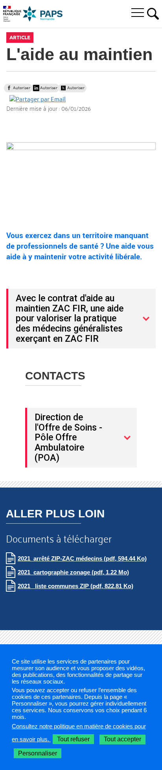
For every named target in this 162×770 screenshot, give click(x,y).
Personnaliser (37, 753)
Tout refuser (73, 739)
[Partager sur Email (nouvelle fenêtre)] (37, 99)
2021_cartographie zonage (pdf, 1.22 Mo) (73, 572)
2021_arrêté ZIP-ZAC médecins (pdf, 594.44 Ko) (82, 558)
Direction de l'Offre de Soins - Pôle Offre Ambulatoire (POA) (68, 437)
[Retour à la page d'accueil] (43, 14)
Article (19, 37)
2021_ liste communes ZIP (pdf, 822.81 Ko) (75, 586)
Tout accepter (122, 739)
